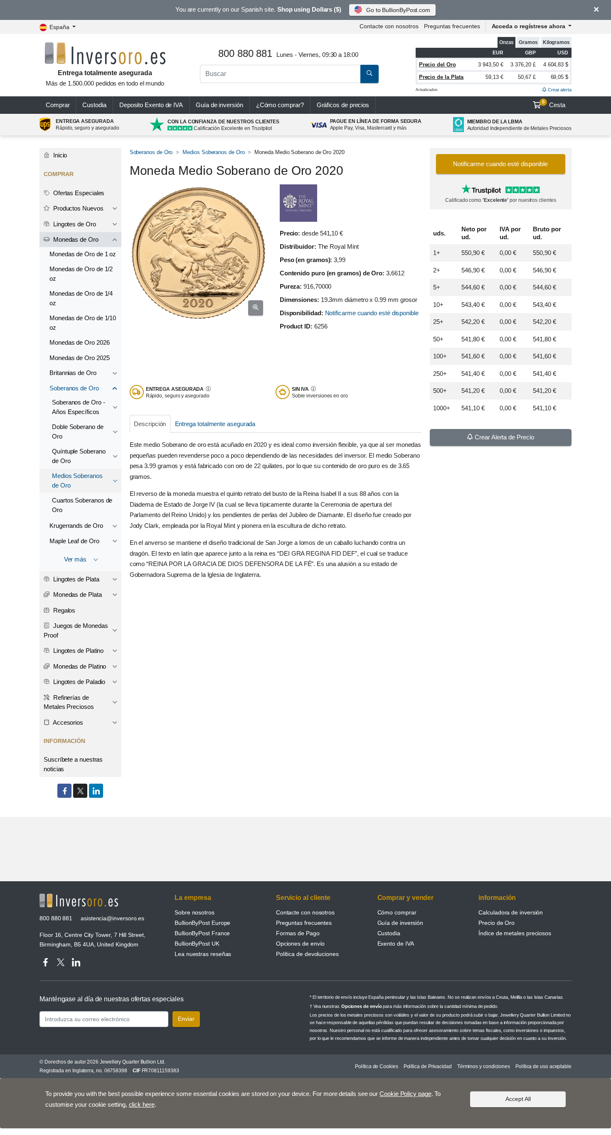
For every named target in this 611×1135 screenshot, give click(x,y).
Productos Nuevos (77, 208)
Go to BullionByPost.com (398, 10)
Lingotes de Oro (74, 224)
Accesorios (67, 722)
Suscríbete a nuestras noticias (73, 764)
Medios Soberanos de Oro (213, 152)
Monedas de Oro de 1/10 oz (82, 322)
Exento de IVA (151, 104)
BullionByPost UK (197, 943)
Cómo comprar (396, 912)
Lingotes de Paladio (78, 681)
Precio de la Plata (441, 77)
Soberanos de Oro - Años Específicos (78, 407)
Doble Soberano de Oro (77, 431)
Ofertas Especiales (78, 192)
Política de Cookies (376, 1066)
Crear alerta (559, 89)
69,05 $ (559, 77)
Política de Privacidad (428, 1066)
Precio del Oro (437, 64)
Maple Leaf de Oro (74, 540)
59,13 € (494, 77)
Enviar (186, 1018)
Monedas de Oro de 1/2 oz (81, 273)
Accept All (518, 1099)
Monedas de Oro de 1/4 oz (81, 298)
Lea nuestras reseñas (203, 954)
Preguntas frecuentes (452, 26)
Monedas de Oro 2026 (79, 342)
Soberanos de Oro (151, 152)
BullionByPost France (202, 933)
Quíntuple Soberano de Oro (79, 456)
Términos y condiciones (483, 1066)
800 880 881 (55, 918)
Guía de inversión (219, 104)
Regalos (63, 610)
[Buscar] (369, 74)
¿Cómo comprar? (280, 104)
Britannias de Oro (72, 372)
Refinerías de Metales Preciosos (69, 702)
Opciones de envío (300, 943)
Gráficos (343, 104)
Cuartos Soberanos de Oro (82, 505)
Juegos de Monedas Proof (76, 630)
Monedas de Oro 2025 (79, 357)
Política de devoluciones (307, 954)
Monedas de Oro (75, 239)
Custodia (94, 104)
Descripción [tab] (150, 423)
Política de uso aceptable (543, 1066)
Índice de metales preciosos (514, 933)
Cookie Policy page (405, 1093)
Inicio (59, 155)
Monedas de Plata (77, 594)
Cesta (553, 103)
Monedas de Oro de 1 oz (82, 253)
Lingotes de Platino (77, 650)
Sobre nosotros (194, 912)
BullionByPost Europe (202, 922)
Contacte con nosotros (305, 912)
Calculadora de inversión (510, 912)
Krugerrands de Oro (76, 525)
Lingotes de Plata (75, 579)
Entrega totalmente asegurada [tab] (215, 423)
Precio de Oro (496, 922)
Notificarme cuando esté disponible (372, 312)
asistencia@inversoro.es (112, 918)
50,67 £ (526, 77)
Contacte (389, 26)
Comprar (57, 104)
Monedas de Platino (79, 666)
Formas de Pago (298, 933)
